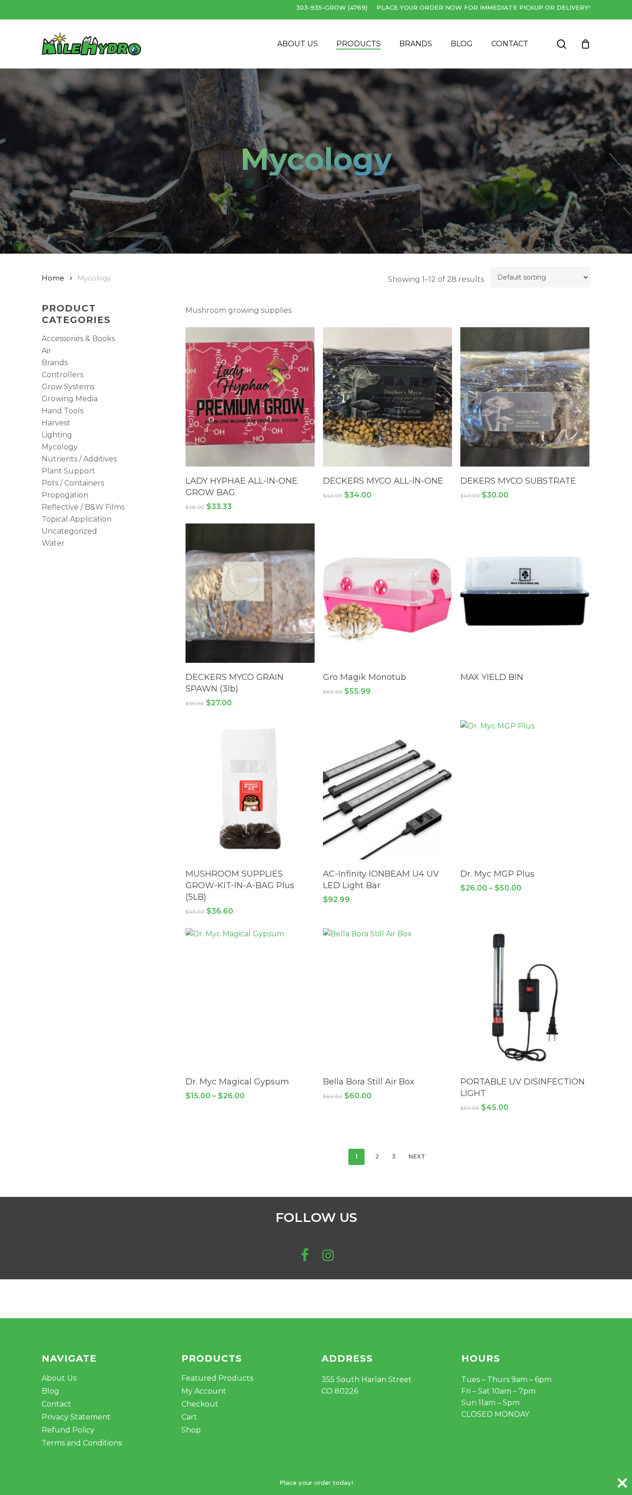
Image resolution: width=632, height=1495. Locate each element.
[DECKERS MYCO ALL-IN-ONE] (387, 397)
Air (46, 350)
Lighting (57, 434)
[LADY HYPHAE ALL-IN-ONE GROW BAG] (250, 397)
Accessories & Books (78, 338)
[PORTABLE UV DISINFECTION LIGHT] (524, 997)
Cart (189, 1417)
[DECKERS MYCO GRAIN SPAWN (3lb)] (250, 593)
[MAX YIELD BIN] (524, 593)
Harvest (56, 422)
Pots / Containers (73, 483)
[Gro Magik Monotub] (387, 593)
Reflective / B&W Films (83, 507)
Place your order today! (316, 1483)
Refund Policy (68, 1430)
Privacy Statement (76, 1417)
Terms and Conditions (82, 1443)
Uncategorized (69, 531)
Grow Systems (68, 386)
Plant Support (68, 471)
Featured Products (217, 1378)
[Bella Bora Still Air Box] (387, 997)
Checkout (199, 1404)
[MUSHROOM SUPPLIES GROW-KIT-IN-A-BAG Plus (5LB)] (250, 790)
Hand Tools (62, 410)
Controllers (62, 374)
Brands (55, 362)
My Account (203, 1391)
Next (417, 1156)
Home (53, 278)
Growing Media (70, 398)
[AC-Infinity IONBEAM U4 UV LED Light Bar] (387, 790)
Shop (191, 1430)
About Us (59, 1378)
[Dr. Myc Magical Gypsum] (250, 997)
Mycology (60, 446)
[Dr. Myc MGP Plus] (524, 790)
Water (53, 543)
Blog (50, 1391)
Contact (56, 1404)
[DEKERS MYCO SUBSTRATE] (524, 397)
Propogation (65, 495)
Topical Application (77, 519)
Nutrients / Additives (79, 459)
